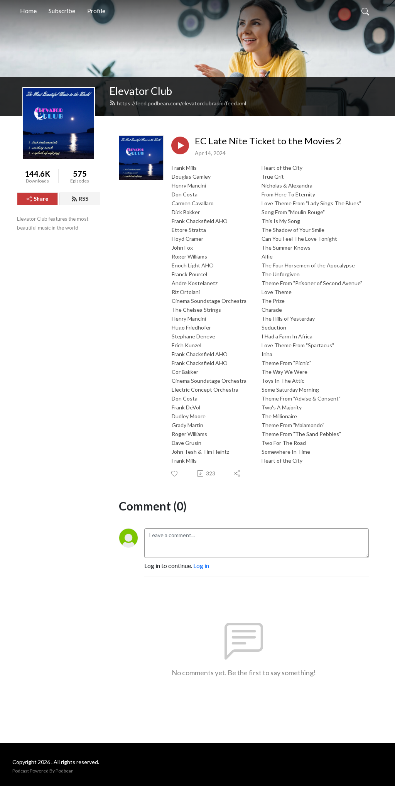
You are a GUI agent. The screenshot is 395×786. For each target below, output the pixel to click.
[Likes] (174, 474)
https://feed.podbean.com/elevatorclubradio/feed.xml (181, 103)
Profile (96, 10)
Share (41, 198)
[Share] (237, 473)
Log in (201, 565)
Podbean (65, 771)
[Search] (365, 11)
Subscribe (62, 10)
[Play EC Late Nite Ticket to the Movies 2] (180, 145)
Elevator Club (141, 91)
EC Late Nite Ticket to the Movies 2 (268, 140)
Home (28, 10)
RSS (83, 198)
